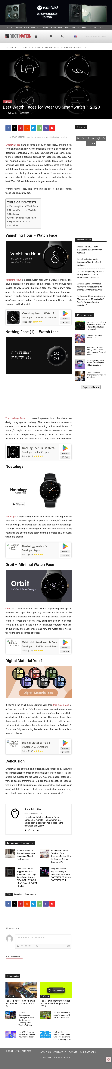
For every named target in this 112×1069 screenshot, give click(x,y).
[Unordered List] (29, 946)
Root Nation (10, 47)
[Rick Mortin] (15, 819)
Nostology (14, 213)
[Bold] (18, 946)
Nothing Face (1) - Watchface (40, 448)
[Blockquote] (33, 946)
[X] (14, 128)
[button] (62, 36)
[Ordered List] (26, 946)
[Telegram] (33, 128)
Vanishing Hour (13, 279)
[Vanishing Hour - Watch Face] (13, 317)
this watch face (61, 704)
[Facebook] (8, 128)
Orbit (8, 608)
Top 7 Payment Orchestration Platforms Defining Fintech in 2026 (55, 1003)
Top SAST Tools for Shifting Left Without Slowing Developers (27, 1034)
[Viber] (46, 128)
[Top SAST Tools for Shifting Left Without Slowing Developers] (10, 1034)
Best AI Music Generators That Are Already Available (89, 249)
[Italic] (22, 946)
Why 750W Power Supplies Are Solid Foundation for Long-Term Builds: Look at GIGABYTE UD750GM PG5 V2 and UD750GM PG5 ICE (27, 877)
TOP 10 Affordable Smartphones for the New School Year (96, 375)
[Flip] (52, 128)
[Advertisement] (38, 396)
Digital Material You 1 (19, 221)
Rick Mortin (32, 809)
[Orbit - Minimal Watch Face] (13, 646)
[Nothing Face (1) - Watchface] (13, 452)
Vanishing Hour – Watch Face (23, 206)
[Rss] (78, 138)
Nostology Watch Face (36, 546)
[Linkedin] (93, 138)
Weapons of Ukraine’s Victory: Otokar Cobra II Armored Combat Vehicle (90, 274)
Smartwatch (30, 894)
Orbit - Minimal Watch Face (39, 642)
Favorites (18, 894)
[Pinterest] (20, 128)
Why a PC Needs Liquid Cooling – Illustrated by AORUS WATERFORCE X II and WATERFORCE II (61, 874)
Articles (24, 47)
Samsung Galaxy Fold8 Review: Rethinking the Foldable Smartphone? (95, 363)
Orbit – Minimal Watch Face (22, 217)
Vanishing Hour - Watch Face (40, 313)
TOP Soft (36, 47)
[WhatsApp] (39, 128)
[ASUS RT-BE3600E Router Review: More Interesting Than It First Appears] (10, 853)
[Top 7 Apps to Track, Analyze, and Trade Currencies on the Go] (21, 990)
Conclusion (14, 225)
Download (65, 318)
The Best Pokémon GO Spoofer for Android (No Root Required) (62, 1015)
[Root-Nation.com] (18, 36)
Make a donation (91, 387)
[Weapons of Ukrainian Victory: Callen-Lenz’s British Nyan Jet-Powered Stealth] (80, 350)
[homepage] (49, 36)
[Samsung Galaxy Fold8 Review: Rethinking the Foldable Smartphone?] (80, 363)
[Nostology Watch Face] (13, 550)
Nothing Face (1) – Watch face (23, 210)
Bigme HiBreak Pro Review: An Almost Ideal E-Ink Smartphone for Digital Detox (89, 286)
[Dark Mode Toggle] (108, 1059)
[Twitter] (83, 138)
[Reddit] (98, 138)
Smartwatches (12, 144)
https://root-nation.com (33, 813)
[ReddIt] (27, 128)
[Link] (37, 946)
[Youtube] (93, 143)
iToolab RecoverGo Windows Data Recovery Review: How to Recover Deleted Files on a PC (61, 856)
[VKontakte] (37, 830)
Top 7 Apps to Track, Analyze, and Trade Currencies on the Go (20, 1003)
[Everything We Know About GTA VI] (80, 338)
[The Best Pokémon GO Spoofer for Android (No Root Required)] (45, 1015)
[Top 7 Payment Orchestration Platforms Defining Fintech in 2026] (56, 990)
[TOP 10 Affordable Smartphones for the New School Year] (80, 376)
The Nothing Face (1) (17, 418)
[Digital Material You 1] (13, 746)
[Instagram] (29, 830)
